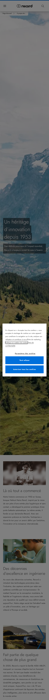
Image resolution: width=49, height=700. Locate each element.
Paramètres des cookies (25, 353)
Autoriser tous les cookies (24, 369)
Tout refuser (24, 360)
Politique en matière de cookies (16, 342)
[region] (24, 350)
